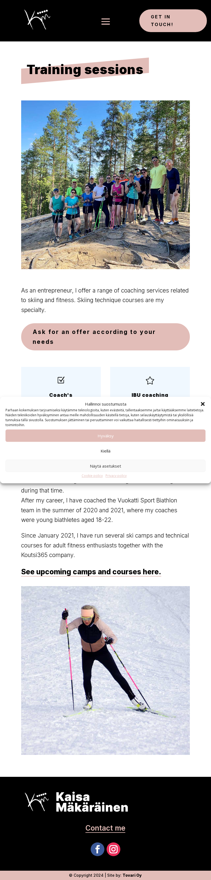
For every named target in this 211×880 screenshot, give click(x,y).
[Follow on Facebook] (97, 849)
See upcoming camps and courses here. (91, 571)
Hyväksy (106, 435)
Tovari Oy (132, 875)
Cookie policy (92, 476)
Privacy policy (116, 476)
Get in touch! (162, 20)
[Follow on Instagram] (113, 849)
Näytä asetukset (105, 466)
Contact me (105, 828)
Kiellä (105, 451)
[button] (203, 404)
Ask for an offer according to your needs (94, 336)
